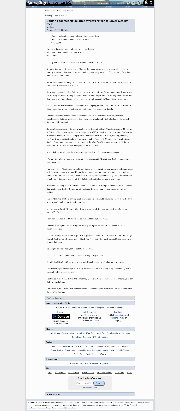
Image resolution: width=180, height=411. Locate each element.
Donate (145, 7)
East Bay (48, 16)
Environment (122, 346)
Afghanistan (105, 363)
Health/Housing (84, 350)
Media (105, 350)
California (87, 337)
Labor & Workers (60, 16)
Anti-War (66, 346)
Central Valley (68, 333)
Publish (127, 7)
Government (70, 350)
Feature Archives (104, 373)
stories (120, 315)
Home (34, 7)
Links (129, 373)
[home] (49, 3)
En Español (110, 346)
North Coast (55, 333)
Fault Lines (119, 373)
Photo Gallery (88, 373)
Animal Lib (56, 346)
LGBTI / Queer (123, 350)
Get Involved (73, 373)
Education (99, 346)
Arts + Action (77, 346)
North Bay (80, 333)
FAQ (50, 373)
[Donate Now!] (61, 316)
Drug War (89, 346)
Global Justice (57, 350)
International (103, 337)
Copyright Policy (44, 408)
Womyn (103, 354)
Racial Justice (92, 354)
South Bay (100, 333)
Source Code (71, 408)
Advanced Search (90, 388)
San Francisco (113, 333)
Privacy (54, 408)
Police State (79, 354)
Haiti (81, 363)
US (94, 337)
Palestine (94, 363)
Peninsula (125, 333)
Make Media (60, 373)
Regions (50, 329)
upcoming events (116, 318)
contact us (94, 321)
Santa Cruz (76, 337)
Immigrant (96, 350)
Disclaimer (32, 408)
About (51, 7)
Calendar (108, 7)
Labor (112, 350)
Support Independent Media (58, 303)
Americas (74, 363)
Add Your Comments (55, 298)
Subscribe (88, 7)
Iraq (87, 363)
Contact (69, 7)
